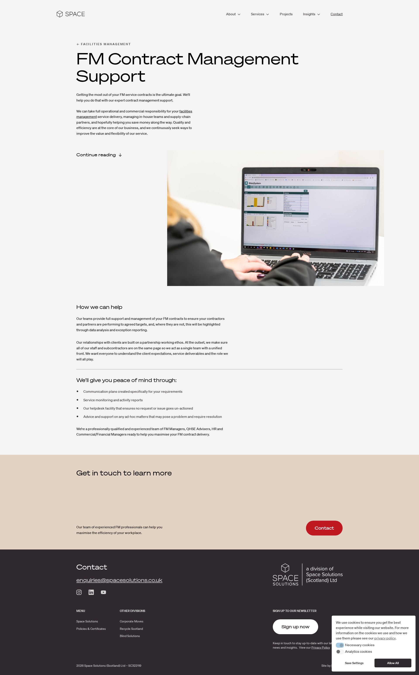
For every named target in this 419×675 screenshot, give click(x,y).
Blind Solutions (130, 636)
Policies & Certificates (91, 629)
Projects (286, 14)
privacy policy (385, 638)
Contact (337, 14)
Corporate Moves (131, 621)
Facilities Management (106, 44)
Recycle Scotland (131, 629)
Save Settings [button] (354, 663)
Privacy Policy (320, 647)
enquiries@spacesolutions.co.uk (119, 580)
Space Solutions (87, 621)
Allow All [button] (393, 663)
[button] (340, 645)
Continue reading (96, 154)
